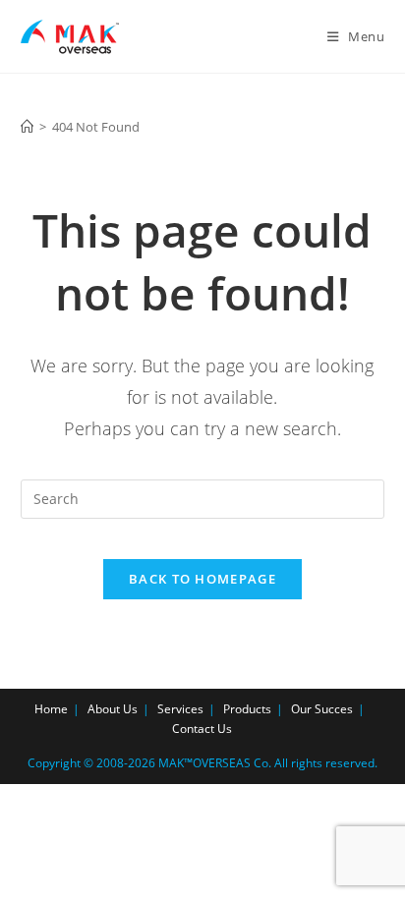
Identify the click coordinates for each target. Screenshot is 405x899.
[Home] (27, 127)
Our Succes (322, 709)
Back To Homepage (202, 579)
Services (180, 709)
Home (51, 709)
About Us (112, 709)
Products (247, 709)
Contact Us (202, 728)
